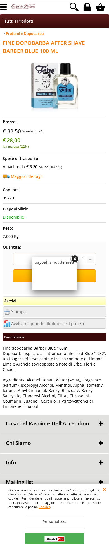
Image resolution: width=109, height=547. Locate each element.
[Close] (75, 259)
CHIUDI (104, 489)
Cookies (44, 507)
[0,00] (101, 7)
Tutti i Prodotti (18, 21)
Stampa (18, 311)
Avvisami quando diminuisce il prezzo (47, 323)
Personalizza (54, 521)
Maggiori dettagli (27, 176)
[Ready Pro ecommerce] (54, 539)
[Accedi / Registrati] (88, 7)
